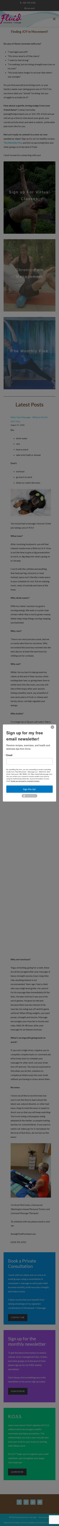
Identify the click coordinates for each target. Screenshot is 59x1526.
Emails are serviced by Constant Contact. (25, 781)
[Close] (52, 727)
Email (9, 755)
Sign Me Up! (29, 789)
